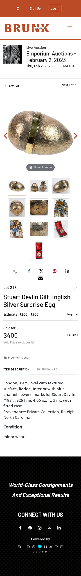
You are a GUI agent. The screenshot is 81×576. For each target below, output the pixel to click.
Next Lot (68, 85)
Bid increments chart (17, 357)
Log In (55, 8)
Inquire (72, 314)
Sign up (35, 8)
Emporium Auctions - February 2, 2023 (51, 56)
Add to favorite (75, 288)
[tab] (16, 371)
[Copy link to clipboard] (15, 271)
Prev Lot (13, 86)
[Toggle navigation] (70, 28)
